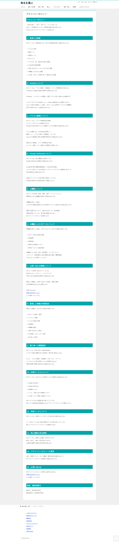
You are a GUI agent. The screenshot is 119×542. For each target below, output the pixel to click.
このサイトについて (84, 7)
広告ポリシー (29, 526)
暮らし (48, 7)
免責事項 (28, 528)
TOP (26, 506)
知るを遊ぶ (27, 2)
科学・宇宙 (41, 7)
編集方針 (28, 518)
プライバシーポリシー (32, 523)
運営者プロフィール (31, 515)
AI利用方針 (29, 521)
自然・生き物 (31, 7)
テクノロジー (57, 7)
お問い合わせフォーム (33, 292)
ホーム (23, 7)
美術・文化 (66, 7)
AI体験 (74, 7)
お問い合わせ (29, 531)
